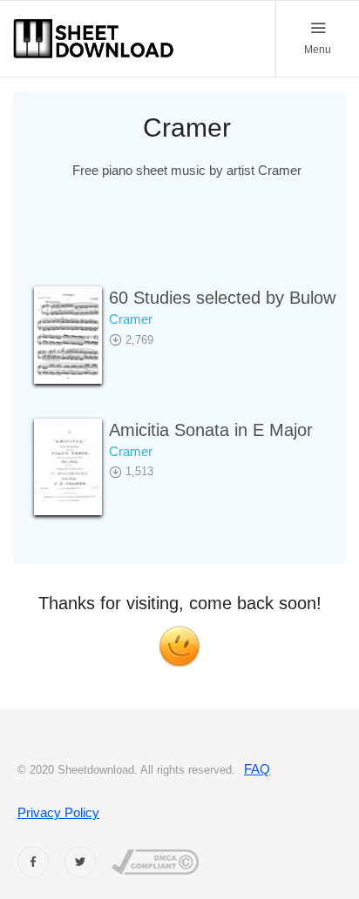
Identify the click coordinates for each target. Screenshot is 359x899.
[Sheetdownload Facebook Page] (33, 861)
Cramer (130, 319)
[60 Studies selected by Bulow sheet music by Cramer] (68, 334)
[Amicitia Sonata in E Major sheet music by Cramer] (68, 467)
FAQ (257, 768)
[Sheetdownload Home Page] (94, 39)
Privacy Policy (58, 812)
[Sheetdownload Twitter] (80, 861)
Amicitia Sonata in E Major (211, 429)
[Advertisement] (186, 243)
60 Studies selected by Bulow (222, 297)
